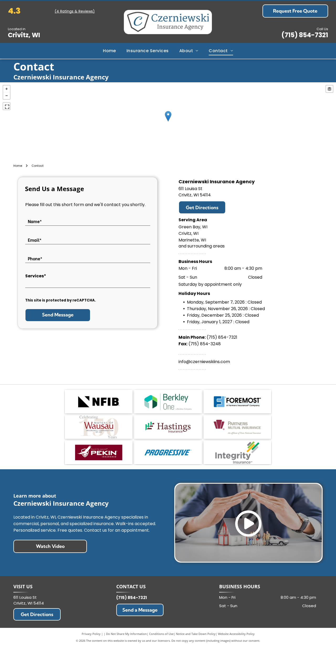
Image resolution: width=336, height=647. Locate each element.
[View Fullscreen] (6, 106)
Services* (35, 276)
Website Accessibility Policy (236, 634)
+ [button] (6, 88)
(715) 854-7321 (304, 35)
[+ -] (168, 121)
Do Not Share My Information (126, 634)
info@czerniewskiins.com (204, 362)
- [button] (6, 95)
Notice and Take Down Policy (196, 634)
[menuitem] (109, 50)
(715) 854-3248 (204, 344)
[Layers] (329, 88)
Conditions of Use (161, 634)
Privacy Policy (91, 634)
